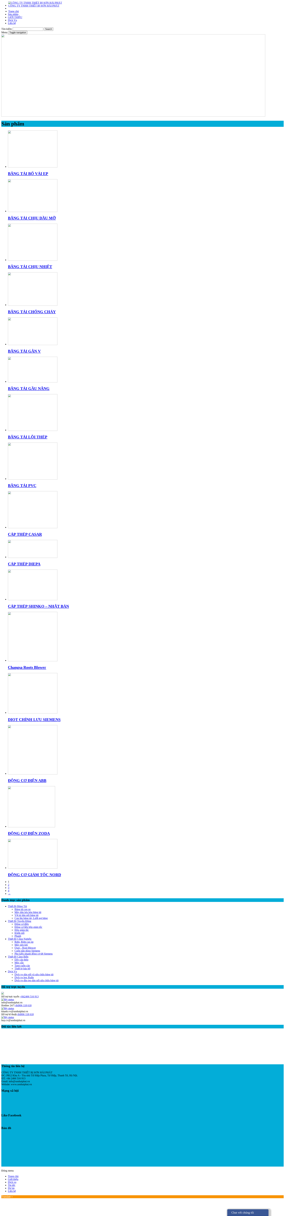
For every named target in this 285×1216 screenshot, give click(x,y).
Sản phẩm (13, 14)
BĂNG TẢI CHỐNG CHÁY (32, 312)
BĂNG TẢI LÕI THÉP (27, 437)
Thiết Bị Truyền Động (19, 921)
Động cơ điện (22, 924)
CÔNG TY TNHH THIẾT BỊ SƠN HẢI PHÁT (33, 5)
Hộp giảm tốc (22, 930)
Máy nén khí (21, 944)
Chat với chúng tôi (242, 1212)
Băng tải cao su (23, 909)
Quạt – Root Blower (25, 947)
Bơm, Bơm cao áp (24, 941)
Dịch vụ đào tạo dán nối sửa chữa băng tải (37, 980)
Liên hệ (12, 23)
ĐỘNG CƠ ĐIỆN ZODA (29, 833)
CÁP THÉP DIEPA (24, 564)
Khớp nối (19, 933)
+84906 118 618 (23, 1005)
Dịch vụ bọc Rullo (24, 977)
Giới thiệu (13, 1179)
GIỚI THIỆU (15, 17)
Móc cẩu (19, 962)
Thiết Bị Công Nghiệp (19, 938)
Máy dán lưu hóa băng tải (28, 912)
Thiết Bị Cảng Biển (18, 956)
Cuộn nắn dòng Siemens (27, 950)
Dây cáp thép (21, 959)
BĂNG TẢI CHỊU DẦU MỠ (32, 218)
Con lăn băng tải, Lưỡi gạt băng (31, 918)
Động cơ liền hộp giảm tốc (28, 927)
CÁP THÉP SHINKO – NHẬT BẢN (38, 606)
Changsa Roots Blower (27, 667)
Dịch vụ (12, 1182)
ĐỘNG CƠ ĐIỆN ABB (27, 780)
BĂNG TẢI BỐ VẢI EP (28, 173)
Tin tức (11, 1185)
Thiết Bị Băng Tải (17, 906)
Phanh (18, 936)
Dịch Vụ (12, 20)
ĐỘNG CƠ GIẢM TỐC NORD (34, 875)
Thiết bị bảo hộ (22, 968)
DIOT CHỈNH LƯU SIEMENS (34, 719)
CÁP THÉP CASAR (25, 534)
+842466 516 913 (29, 996)
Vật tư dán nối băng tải (26, 915)
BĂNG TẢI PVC (22, 485)
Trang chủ (13, 11)
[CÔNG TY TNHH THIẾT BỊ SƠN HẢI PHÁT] (35, 2)
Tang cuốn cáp (22, 965)
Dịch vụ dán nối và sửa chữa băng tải (34, 974)
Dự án (11, 1188)
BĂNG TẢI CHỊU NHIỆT (30, 267)
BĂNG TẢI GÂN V (24, 351)
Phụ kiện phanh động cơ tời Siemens (34, 953)
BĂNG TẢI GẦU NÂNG (28, 388)
